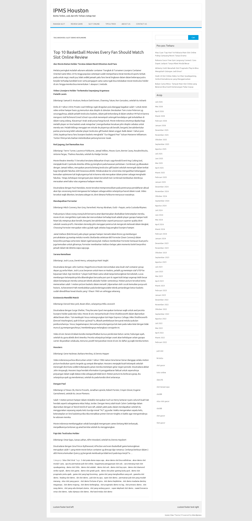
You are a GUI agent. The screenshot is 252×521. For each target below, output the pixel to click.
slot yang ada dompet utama (76, 488)
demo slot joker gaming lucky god (115, 471)
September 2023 (162, 257)
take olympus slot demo (78, 492)
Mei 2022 (159, 328)
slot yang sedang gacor (100, 488)
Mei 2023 (159, 276)
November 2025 (162, 135)
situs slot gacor (163, 401)
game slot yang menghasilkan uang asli (115, 474)
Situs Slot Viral (68, 460)
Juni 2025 (159, 158)
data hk (160, 380)
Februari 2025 (161, 177)
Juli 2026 (158, 102)
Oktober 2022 (161, 309)
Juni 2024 (159, 215)
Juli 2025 (158, 154)
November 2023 (162, 248)
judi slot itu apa (96, 478)
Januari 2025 (160, 182)
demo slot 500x (73, 467)
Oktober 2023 (161, 253)
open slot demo (110, 478)
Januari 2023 (160, 295)
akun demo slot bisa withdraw (118, 460)
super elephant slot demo (122, 488)
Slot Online (94, 24)
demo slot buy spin (119, 467)
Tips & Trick (110, 24)
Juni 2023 (159, 271)
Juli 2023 (158, 267)
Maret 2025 (160, 173)
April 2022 (159, 333)
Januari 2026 (160, 125)
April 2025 (159, 168)
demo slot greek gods (90, 471)
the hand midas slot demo (101, 492)
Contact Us (141, 24)
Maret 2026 (160, 116)
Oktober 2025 (161, 140)
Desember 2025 (161, 130)
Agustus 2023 (160, 262)
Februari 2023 (161, 290)
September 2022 (162, 314)
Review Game (77, 24)
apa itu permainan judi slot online (79, 464)
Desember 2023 (161, 243)
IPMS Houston (71, 10)
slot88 (159, 394)
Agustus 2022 (160, 319)
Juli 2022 (158, 323)
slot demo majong (71, 485)
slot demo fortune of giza (92, 481)
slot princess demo (134, 485)
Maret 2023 (160, 286)
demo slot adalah (88, 467)
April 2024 (159, 224)
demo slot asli (103, 467)
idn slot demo (82, 478)
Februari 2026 (161, 121)
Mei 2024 (159, 220)
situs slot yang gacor (70, 481)
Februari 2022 (161, 342)
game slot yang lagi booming (85, 474)
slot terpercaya (163, 387)
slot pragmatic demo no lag (112, 485)
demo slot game (72, 471)
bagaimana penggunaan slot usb (109, 464)
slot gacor (161, 365)
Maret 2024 (160, 229)
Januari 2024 (160, 238)
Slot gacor (161, 423)
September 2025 (162, 144)
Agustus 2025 (160, 149)
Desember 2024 (161, 187)
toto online (161, 372)
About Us (126, 24)
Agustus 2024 (160, 206)
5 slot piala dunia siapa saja (92, 460)
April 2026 (159, 111)
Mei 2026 (159, 106)
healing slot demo (67, 478)
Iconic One (169, 515)
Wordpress (197, 515)
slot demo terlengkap (90, 485)
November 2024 (162, 191)
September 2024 (162, 201)
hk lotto (160, 358)
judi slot (160, 351)
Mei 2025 (159, 163)
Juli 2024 (158, 210)
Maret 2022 (160, 338)
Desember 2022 (161, 300)
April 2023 (159, 281)
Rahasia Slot (59, 24)
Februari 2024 (161, 234)
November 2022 (162, 304)
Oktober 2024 (161, 196)
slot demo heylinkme (112, 481)
